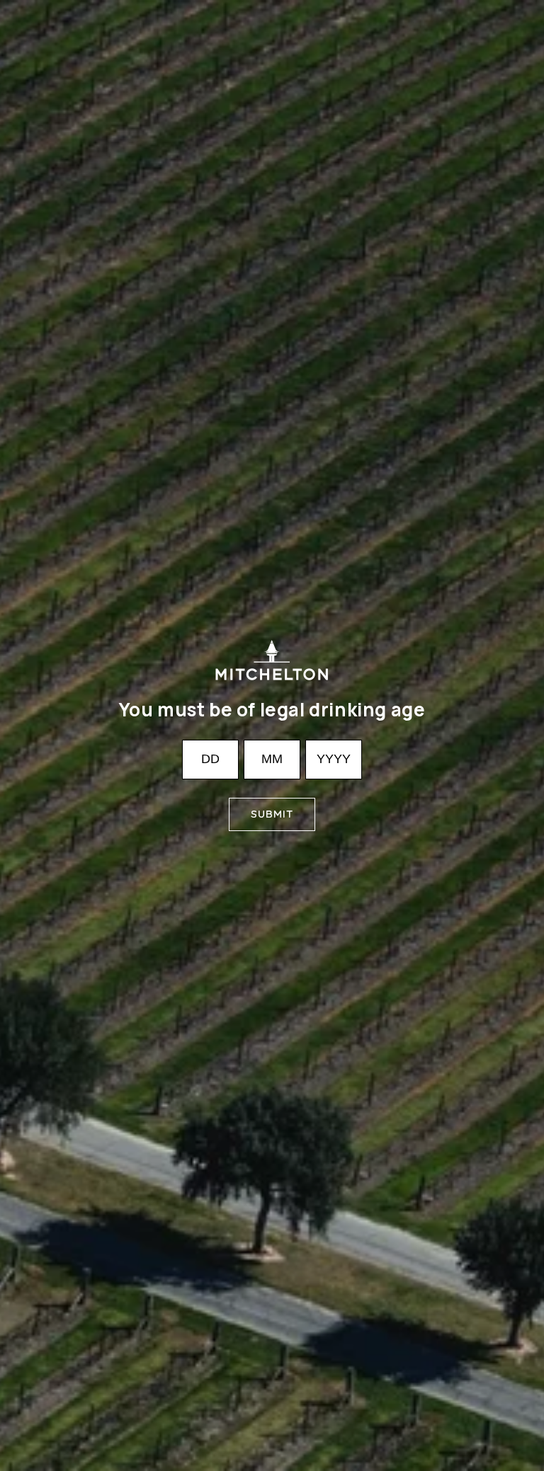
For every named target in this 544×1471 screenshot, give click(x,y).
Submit (272, 813)
